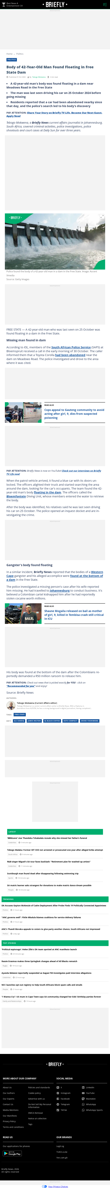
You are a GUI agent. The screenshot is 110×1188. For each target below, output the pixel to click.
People (10, 890)
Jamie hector (34, 721)
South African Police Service (71, 347)
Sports (10, 878)
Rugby (5, 966)
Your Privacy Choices (58, 1186)
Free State (20, 714)
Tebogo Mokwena (39, 77)
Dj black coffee (52, 721)
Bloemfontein (16, 496)
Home (9, 53)
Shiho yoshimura (89, 721)
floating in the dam (47, 492)
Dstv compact (70, 721)
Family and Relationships (12, 1001)
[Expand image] (102, 216)
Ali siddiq (19, 721)
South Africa (12, 854)
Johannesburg (60, 590)
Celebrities (12, 843)
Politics (19, 53)
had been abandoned (70, 355)
